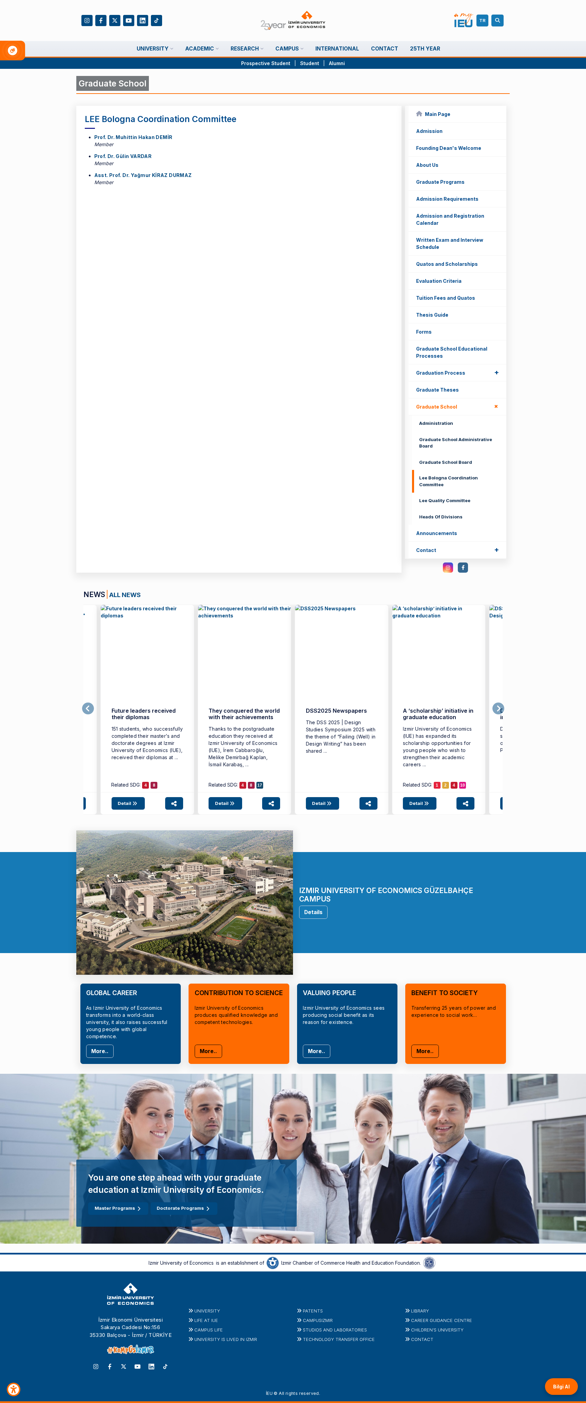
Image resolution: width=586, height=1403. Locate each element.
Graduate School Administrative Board (455, 443)
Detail (125, 803)
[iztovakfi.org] (429, 1262)
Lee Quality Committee (444, 500)
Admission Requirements (447, 199)
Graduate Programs (440, 182)
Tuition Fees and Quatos (445, 298)
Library (420, 1310)
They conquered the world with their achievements (244, 713)
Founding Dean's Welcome (448, 148)
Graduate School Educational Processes (451, 352)
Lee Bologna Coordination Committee (448, 481)
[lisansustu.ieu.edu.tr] (147, 651)
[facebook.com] (463, 567)
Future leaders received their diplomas (144, 713)
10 (462, 785)
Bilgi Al (561, 1386)
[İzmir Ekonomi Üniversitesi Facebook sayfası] (101, 20)
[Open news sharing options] (174, 803)
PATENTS (313, 1310)
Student (310, 63)
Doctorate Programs (180, 1208)
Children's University (437, 1329)
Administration (436, 423)
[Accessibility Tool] (13, 1389)
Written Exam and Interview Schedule (449, 243)
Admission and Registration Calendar (450, 219)
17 (259, 785)
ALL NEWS (125, 594)
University (207, 1310)
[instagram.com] (448, 567)
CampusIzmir (318, 1320)
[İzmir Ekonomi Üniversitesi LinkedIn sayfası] (143, 20)
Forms (424, 332)
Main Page (437, 114)
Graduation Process (457, 372)
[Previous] (88, 709)
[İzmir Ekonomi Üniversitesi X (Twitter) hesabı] (115, 20)
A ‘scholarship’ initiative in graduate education (438, 713)
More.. (100, 1051)
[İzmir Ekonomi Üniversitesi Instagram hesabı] (87, 20)
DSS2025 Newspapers (336, 710)
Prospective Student (265, 63)
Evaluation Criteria (439, 281)
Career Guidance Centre (441, 1320)
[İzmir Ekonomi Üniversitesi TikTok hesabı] (156, 20)
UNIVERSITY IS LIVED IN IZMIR (225, 1339)
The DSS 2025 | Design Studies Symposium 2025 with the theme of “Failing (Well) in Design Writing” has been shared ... (341, 736)
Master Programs (115, 1208)
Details (313, 912)
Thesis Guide (432, 315)
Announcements (436, 533)
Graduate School (458, 406)
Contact (457, 550)
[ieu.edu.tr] (293, 21)
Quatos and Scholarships (447, 264)
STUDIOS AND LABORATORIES (335, 1329)
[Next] (498, 709)
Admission (429, 131)
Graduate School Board (445, 462)
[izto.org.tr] (273, 1262)
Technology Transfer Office (339, 1339)
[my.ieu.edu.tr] (463, 20)
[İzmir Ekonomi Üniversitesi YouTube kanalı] (129, 20)
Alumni (337, 63)
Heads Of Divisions (441, 516)
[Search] (498, 20)
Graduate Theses (437, 390)
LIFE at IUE (206, 1320)
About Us (427, 165)
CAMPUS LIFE (208, 1329)
